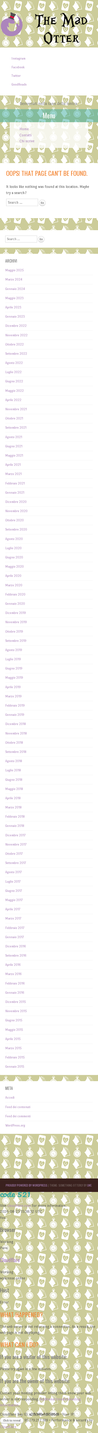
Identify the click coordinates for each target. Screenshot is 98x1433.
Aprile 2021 (13, 464)
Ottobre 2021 (14, 418)
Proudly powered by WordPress (26, 1185)
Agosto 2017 (13, 872)
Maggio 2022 (14, 391)
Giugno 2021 (13, 446)
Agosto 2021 (13, 437)
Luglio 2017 (12, 881)
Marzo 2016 (13, 974)
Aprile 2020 (13, 576)
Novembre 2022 (16, 335)
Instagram (18, 58)
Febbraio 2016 (15, 983)
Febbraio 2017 (14, 928)
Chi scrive (27, 141)
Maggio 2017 (14, 900)
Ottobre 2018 (14, 742)
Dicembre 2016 (15, 946)
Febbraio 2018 (15, 816)
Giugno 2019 (13, 668)
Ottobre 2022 (14, 344)
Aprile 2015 (13, 1039)
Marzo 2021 (13, 474)
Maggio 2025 (14, 270)
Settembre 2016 (15, 955)
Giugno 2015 (13, 1020)
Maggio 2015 (14, 1030)
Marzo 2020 (13, 585)
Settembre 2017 (15, 863)
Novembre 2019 (16, 622)
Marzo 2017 (13, 918)
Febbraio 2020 (15, 594)
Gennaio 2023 (15, 316)
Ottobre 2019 (14, 631)
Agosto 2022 (14, 363)
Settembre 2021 (15, 427)
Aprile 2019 (13, 687)
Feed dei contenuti (17, 1107)
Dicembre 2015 (15, 1002)
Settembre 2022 (16, 353)
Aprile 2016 (13, 965)
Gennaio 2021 (14, 492)
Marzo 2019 (13, 696)
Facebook (17, 67)
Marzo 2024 (13, 279)
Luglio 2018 (13, 770)
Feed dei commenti (18, 1116)
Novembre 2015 (16, 1011)
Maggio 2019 (14, 677)
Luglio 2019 (13, 659)
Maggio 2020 (14, 566)
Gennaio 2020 (15, 603)
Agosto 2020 (14, 539)
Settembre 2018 (15, 752)
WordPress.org (15, 1125)
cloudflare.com (19, 1206)
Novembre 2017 (15, 844)
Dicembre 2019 (15, 613)
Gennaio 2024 (15, 289)
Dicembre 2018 (15, 724)
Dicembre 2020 (16, 502)
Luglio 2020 (13, 548)
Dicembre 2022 (16, 326)
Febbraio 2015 (15, 1057)
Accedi (10, 1097)
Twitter (16, 76)
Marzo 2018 (13, 807)
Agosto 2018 (13, 761)
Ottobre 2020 (14, 520)
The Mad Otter (61, 29)
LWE (89, 1185)
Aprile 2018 (13, 798)
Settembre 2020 (16, 529)
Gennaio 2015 (14, 1066)
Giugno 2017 (13, 891)
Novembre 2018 (16, 733)
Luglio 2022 (13, 372)
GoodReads (19, 84)
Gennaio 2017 (14, 937)
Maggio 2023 (14, 298)
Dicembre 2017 (15, 835)
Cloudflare (10, 1260)
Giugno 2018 (13, 779)
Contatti (26, 135)
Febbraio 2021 (15, 483)
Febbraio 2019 (15, 705)
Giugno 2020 (14, 557)
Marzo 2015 (13, 1048)
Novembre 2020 (16, 511)
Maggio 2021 (14, 455)
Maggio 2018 (14, 789)
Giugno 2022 (14, 381)
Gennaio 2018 (14, 826)
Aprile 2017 (12, 909)
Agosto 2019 (13, 650)
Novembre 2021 (16, 409)
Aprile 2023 (13, 307)
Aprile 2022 (13, 400)
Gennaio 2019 (14, 714)
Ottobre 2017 (14, 853)
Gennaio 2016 (14, 992)
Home (24, 129)
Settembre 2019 (15, 641)
